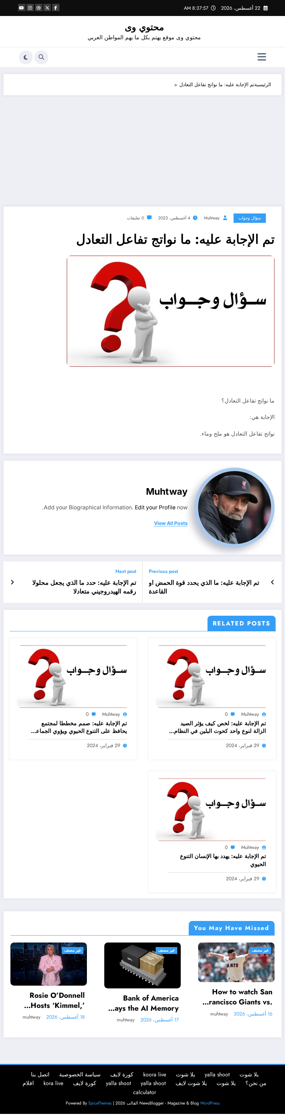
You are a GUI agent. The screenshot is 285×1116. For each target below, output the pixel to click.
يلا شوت (249, 1074)
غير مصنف (92, 950)
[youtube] (21, 7)
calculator (144, 1092)
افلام (28, 1083)
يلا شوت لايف (191, 1083)
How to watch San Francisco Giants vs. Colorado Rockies (164, 997)
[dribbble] (38, 7)
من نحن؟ (256, 1083)
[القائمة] (261, 57)
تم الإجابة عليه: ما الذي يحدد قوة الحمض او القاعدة (204, 587)
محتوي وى (144, 27)
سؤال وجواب (249, 218)
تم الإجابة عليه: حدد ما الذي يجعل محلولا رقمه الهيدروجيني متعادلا (84, 587)
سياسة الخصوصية (79, 1074)
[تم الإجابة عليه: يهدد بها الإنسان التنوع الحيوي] (212, 809)
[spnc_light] (26, 57)
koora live (154, 1074)
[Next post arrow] (12, 582)
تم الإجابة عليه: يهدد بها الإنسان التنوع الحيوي (223, 860)
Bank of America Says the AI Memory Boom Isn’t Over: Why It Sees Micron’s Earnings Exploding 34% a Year (69, 1003)
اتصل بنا (40, 1074)
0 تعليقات (135, 218)
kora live (53, 1083)
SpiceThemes (100, 1103)
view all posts (171, 523)
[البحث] (41, 57)
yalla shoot (217, 1074)
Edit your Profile (155, 507)
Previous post (163, 571)
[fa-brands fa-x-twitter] (47, 7)
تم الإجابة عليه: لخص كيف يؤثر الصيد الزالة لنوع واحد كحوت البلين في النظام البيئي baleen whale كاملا (220, 727)
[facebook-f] (55, 7)
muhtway (211, 218)
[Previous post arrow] (273, 582)
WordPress (210, 1103)
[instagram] (30, 7)
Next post (125, 571)
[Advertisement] (142, 147)
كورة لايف (121, 1074)
